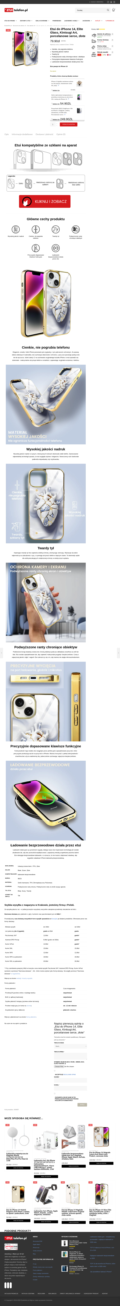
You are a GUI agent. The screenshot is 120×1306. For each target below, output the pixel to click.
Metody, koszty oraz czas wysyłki (42, 1267)
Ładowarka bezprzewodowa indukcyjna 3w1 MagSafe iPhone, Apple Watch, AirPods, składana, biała (73, 1156)
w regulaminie (15, 974)
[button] (79, 84)
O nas (34, 1264)
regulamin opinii (69, 1074)
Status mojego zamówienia (40, 1273)
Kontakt (35, 1279)
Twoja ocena (59, 1043)
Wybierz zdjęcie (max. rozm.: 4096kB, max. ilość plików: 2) (69, 1062)
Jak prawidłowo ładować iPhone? (101, 1272)
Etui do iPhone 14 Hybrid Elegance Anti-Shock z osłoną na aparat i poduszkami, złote (17, 1211)
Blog (34, 1254)
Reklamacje (52, 1293)
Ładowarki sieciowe (40, 1158)
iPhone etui (36, 1247)
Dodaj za (63, 89)
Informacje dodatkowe (22, 134)
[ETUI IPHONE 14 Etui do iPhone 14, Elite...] (1, 653)
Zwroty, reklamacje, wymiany (41, 1276)
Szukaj (108, 10)
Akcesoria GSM (37, 1241)
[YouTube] (111, 2)
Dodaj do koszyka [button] (18, 1167)
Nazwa (57, 1077)
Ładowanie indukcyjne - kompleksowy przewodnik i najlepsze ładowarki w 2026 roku (102, 1239)
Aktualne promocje (11, 1293)
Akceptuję (65, 1074)
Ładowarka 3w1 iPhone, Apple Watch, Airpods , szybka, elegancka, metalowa (46, 1212)
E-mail (57, 1085)
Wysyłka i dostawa (28, 1293)
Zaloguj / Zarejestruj (97, 1)
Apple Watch (36, 1244)
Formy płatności (37, 1270)
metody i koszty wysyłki (24, 978)
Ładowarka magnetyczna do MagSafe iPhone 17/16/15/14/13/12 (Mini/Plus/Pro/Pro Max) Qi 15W (17, 1157)
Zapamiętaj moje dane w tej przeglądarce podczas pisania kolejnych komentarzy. (66, 1099)
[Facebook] (108, 2)
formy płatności (31, 1017)
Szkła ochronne (37, 1250)
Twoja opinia (59, 1052)
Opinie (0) (60, 134)
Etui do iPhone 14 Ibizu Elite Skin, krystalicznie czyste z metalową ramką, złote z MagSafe (100, 1212)
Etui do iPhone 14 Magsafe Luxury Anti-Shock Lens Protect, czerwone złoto (99, 1154)
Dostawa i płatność (44, 134)
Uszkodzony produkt (91, 1293)
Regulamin (41, 1293)
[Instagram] (114, 2)
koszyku (54, 919)
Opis (6, 134)
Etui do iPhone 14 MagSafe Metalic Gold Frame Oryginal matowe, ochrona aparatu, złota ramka (73, 1212)
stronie (29, 1006)
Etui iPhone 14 (93, 1150)
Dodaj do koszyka (68, 124)
